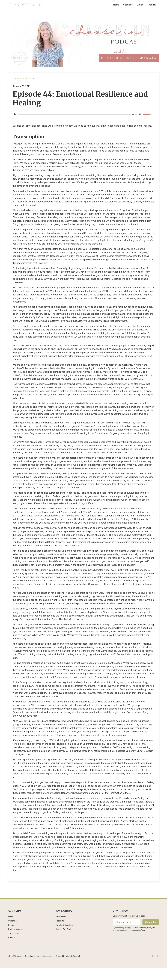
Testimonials (13, 933)
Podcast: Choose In (16, 929)
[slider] (74, 114)
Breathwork (61, 916)
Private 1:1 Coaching (64, 925)
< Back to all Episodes (23, 78)
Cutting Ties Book (63, 929)
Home (116, 4)
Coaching (128, 4)
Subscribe (150, 922)
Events (140, 4)
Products (152, 4)
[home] (26, 4)
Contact (11, 938)
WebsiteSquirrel (73, 956)
